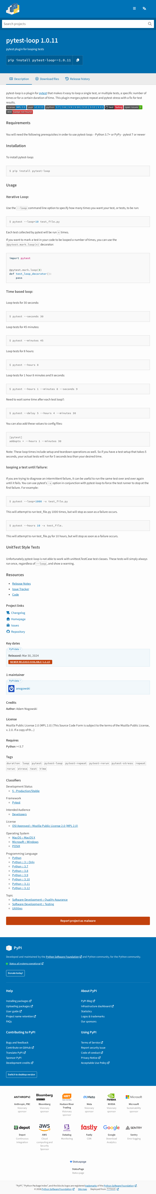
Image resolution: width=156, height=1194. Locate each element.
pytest (43, 93)
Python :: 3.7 (20, 866)
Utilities (17, 908)
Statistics (86, 1011)
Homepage (18, 619)
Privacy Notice (89, 1058)
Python (16, 858)
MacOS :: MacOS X (23, 837)
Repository (18, 631)
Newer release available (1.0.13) (30, 662)
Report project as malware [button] (78, 921)
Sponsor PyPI (14, 1058)
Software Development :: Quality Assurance (40, 899)
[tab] (19, 79)
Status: (25, 963)
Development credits (18, 1063)
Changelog (18, 613)
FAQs (9, 1021)
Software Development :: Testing (33, 904)
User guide (12, 1011)
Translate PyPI (14, 1053)
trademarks (91, 1186)
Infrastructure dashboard (96, 1006)
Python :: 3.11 (21, 884)
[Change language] (144, 8)
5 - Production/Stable (26, 791)
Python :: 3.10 (21, 879)
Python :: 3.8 (20, 871)
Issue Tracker (20, 589)
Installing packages (17, 1001)
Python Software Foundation (62, 957)
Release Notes (21, 583)
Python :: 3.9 (20, 875)
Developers (19, 814)
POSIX (16, 846)
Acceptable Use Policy (93, 1063)
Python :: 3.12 (21, 888)
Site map (82, 1189)
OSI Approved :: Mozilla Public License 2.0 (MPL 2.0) (45, 826)
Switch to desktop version (21, 1074)
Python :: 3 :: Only (23, 862)
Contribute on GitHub (18, 1048)
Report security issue (93, 1048)
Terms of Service (90, 1042)
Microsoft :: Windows (25, 842)
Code (15, 594)
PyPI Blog (86, 1001)
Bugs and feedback (17, 1042)
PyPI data (14, 649)
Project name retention (19, 1016)
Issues (15, 625)
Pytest (16, 802)
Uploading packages (18, 1006)
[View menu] (134, 8)
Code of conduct (90, 1053)
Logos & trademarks (93, 1016)
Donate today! (15, 973)
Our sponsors (88, 1021)
